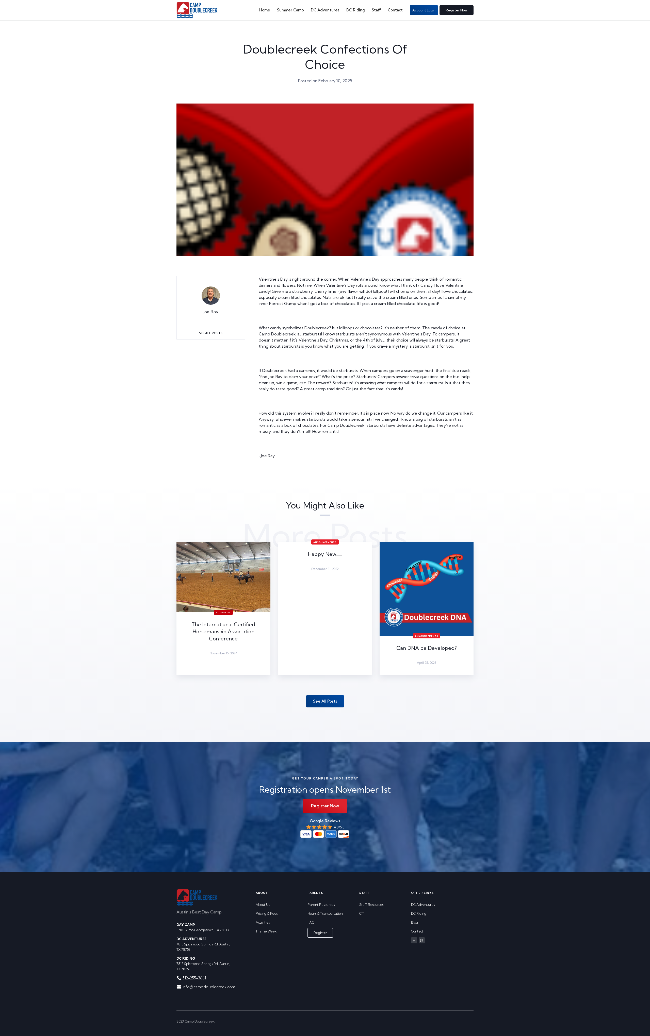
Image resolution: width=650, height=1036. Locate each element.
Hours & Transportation (325, 913)
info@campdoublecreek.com (209, 986)
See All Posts (210, 333)
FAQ (310, 922)
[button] (290, 10)
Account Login (423, 10)
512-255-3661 (194, 978)
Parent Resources (321, 905)
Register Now (456, 10)
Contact (395, 10)
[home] (197, 10)
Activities (263, 922)
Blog (414, 922)
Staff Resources (371, 905)
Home (264, 10)
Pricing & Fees (267, 913)
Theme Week (266, 931)
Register (320, 933)
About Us (263, 905)
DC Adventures (325, 10)
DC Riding (355, 10)
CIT (361, 913)
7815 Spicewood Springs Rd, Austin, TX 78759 (203, 944)
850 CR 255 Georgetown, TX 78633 (202, 927)
